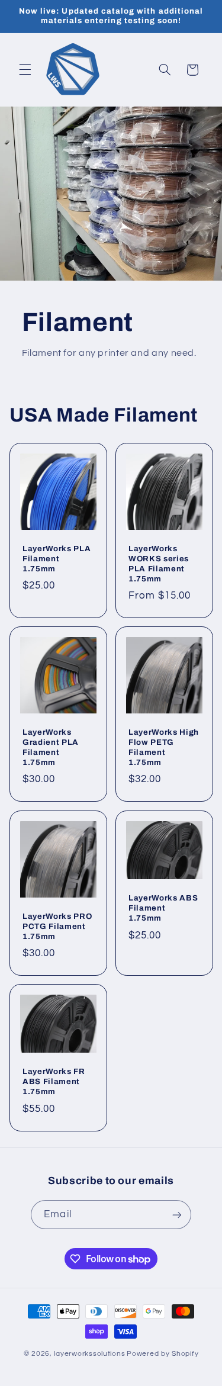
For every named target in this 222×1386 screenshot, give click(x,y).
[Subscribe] (176, 1214)
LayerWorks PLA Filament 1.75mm (56, 558)
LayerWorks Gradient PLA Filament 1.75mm (50, 747)
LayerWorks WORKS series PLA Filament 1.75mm (158, 563)
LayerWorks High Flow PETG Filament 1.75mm (163, 747)
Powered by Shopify (162, 1353)
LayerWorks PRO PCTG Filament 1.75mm (57, 926)
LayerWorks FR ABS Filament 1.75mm (53, 1081)
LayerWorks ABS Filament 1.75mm (163, 907)
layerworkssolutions (89, 1353)
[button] (24, 69)
